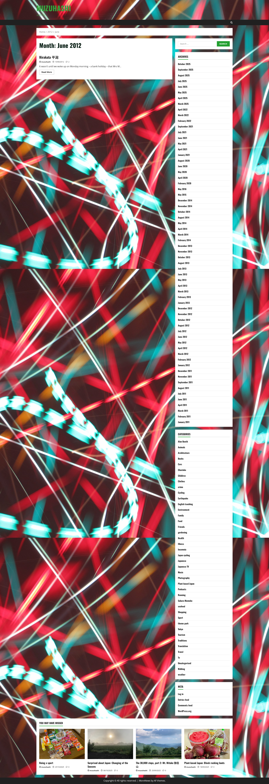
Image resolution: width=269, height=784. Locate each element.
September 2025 (185, 69)
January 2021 (184, 155)
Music (180, 572)
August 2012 (183, 325)
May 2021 (182, 143)
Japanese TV (183, 566)
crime (180, 487)
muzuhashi (46, 62)
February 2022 (184, 121)
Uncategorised (184, 663)
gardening (182, 532)
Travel (180, 651)
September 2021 (185, 126)
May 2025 (182, 92)
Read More (47, 72)
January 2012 (184, 365)
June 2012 (182, 336)
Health (181, 538)
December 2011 (185, 371)
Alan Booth (183, 441)
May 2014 (182, 223)
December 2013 (185, 246)
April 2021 (182, 149)
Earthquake (183, 498)
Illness (181, 544)
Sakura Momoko (185, 600)
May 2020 (182, 172)
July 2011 (182, 393)
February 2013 (184, 297)
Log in (180, 694)
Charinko (182, 470)
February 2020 (184, 183)
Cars (180, 464)
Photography (184, 578)
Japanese (182, 560)
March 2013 (183, 291)
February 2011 (184, 416)
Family (181, 515)
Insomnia (182, 549)
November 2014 (185, 206)
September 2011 (185, 382)
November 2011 (185, 376)
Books (181, 458)
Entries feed (183, 699)
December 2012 (185, 308)
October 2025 (184, 64)
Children (182, 475)
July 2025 (182, 81)
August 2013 (183, 263)
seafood (181, 606)
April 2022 (182, 109)
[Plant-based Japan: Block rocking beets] (207, 744)
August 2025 (184, 75)
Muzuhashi (53, 8)
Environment (183, 509)
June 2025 (182, 86)
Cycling (181, 492)
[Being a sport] (62, 744)
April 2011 (182, 405)
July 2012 (182, 331)
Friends (181, 526)
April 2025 (182, 98)
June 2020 (182, 166)
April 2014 (182, 228)
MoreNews (144, 780)
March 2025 (183, 103)
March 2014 (183, 234)
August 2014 (183, 217)
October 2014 (184, 211)
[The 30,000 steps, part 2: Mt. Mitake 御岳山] (158, 744)
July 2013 (182, 268)
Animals (181, 447)
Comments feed (185, 705)
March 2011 (183, 410)
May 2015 (182, 194)
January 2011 (183, 422)
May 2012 (182, 342)
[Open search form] (231, 22)
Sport (180, 617)
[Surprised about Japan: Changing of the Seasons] (110, 744)
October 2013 (184, 257)
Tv (179, 657)
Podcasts (182, 589)
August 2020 (184, 160)
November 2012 (185, 314)
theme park (183, 623)
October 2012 (184, 319)
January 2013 (184, 302)
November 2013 (185, 251)
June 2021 (182, 138)
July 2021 (182, 132)
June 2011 (182, 399)
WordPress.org (184, 711)
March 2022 (183, 115)
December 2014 (185, 200)
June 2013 (182, 274)
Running (181, 595)
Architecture (184, 453)
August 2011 (183, 388)
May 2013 (182, 280)
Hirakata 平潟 (48, 57)
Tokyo (180, 629)
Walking (181, 669)
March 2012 (183, 354)
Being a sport (46, 763)
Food (180, 521)
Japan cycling (184, 555)
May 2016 (182, 189)
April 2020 (183, 177)
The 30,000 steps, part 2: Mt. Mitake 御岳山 (157, 764)
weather (181, 674)
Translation (183, 646)
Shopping (182, 612)
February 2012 (184, 359)
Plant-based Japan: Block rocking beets (204, 763)
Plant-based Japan (186, 583)
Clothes (181, 481)
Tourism (181, 634)
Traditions (182, 640)
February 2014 (184, 240)
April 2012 (182, 348)
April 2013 (182, 285)
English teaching (185, 504)
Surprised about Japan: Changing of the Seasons (108, 764)
